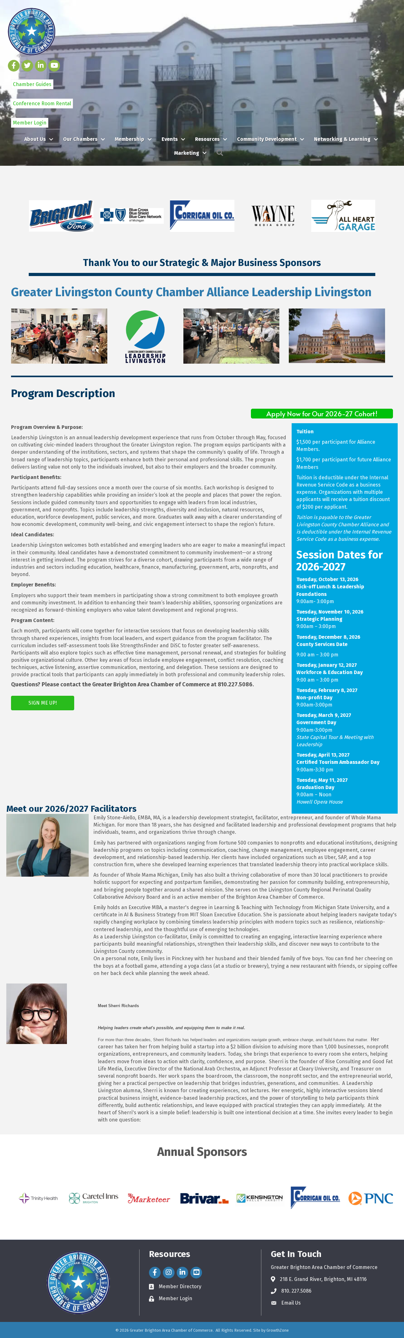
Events (170, 139)
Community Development (267, 139)
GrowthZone (277, 1330)
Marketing (186, 153)
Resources (207, 139)
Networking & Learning (342, 139)
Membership (129, 139)
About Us (35, 139)
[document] (245, 895)
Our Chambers (80, 139)
